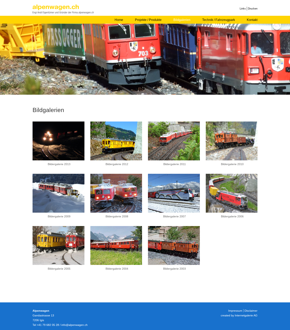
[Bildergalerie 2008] (116, 211)
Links (243, 8)
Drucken (252, 8)
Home (119, 20)
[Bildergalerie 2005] (58, 263)
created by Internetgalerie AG (239, 315)
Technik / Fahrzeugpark (218, 20)
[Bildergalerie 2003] (174, 263)
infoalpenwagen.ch (74, 324)
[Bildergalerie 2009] (58, 211)
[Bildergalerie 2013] (58, 159)
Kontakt (252, 20)
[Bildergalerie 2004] (116, 263)
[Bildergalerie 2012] (116, 159)
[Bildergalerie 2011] (174, 159)
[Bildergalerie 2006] (232, 211)
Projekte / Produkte (148, 20)
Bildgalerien (181, 20)
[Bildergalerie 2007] (174, 211)
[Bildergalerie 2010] (232, 159)
